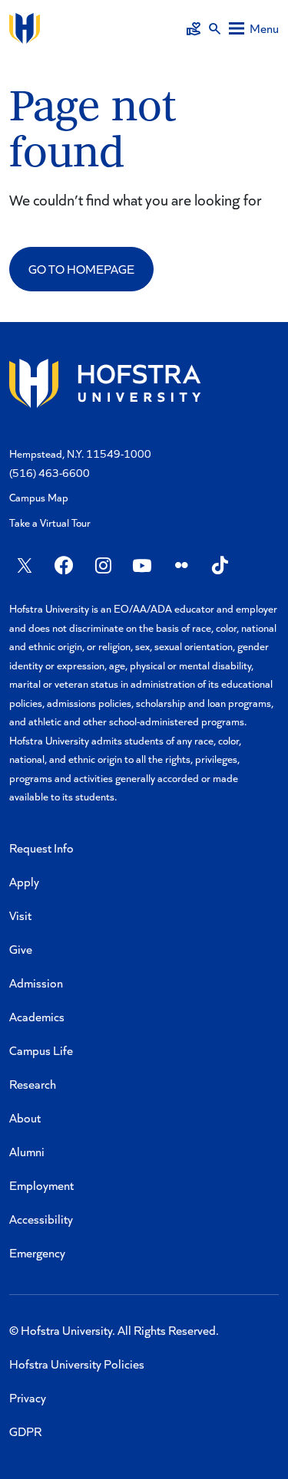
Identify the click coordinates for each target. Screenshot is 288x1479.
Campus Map (38, 497)
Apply (24, 881)
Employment (41, 1185)
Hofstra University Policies (76, 1364)
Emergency (37, 1252)
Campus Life (41, 1050)
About (25, 1117)
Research (32, 1084)
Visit (20, 915)
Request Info (41, 848)
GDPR (25, 1431)
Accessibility (41, 1219)
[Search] (215, 28)
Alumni (27, 1151)
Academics (37, 1016)
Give (20, 949)
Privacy (27, 1397)
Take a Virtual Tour (50, 522)
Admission (36, 982)
